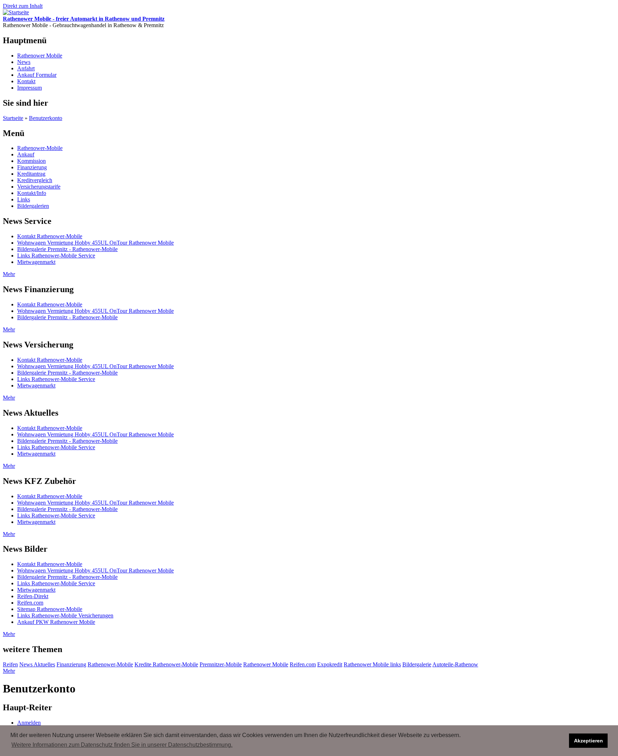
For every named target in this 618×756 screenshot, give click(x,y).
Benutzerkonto (45, 118)
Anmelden (29, 723)
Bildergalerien (33, 206)
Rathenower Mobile (39, 55)
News (23, 62)
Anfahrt (26, 68)
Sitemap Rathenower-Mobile (49, 609)
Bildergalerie (416, 664)
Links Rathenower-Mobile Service (56, 255)
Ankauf (25, 154)
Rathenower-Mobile (40, 148)
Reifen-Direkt (32, 596)
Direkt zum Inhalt (23, 6)
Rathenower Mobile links (372, 664)
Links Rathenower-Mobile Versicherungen (65, 615)
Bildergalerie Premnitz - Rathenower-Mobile (67, 249)
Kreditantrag (31, 174)
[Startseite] (16, 12)
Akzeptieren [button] (588, 741)
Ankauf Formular (37, 75)
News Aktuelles (37, 664)
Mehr (9, 274)
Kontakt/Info (31, 193)
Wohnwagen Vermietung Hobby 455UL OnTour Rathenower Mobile (95, 243)
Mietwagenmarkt (36, 262)
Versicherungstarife (38, 187)
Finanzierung (32, 167)
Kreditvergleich (34, 180)
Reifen (10, 664)
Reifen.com (30, 603)
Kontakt (26, 81)
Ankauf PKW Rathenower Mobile (56, 622)
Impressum (29, 88)
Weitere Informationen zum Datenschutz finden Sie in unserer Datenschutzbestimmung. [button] (121, 745)
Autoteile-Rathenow (455, 664)
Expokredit (329, 664)
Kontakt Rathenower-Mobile (49, 236)
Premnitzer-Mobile (221, 664)
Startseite (13, 118)
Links (23, 199)
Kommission (31, 161)
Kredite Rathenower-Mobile (166, 664)
